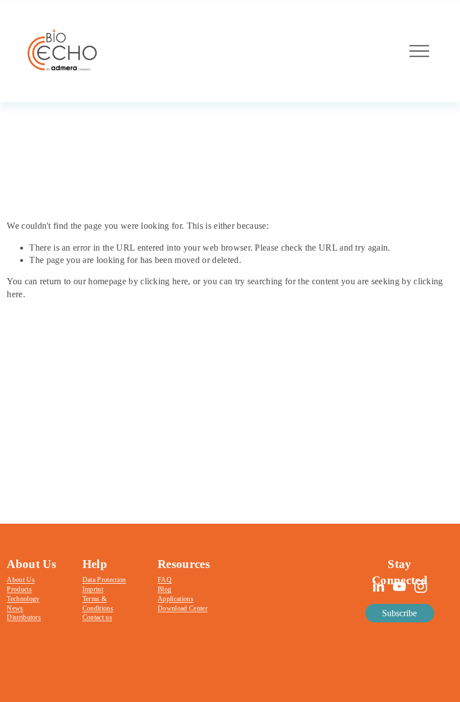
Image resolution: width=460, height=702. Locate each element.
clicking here (164, 281)
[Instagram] (420, 586)
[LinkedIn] (378, 586)
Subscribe (399, 613)
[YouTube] (399, 586)
